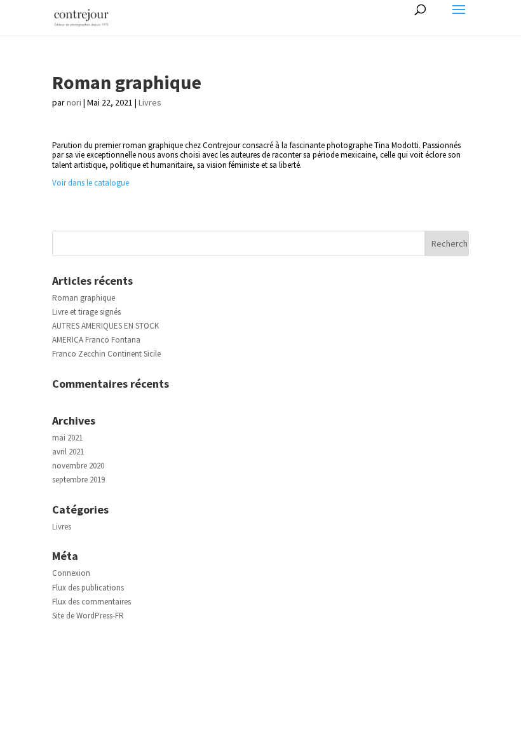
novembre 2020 (78, 465)
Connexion (71, 573)
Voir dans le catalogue (90, 182)
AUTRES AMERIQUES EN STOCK (105, 325)
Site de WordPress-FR (88, 615)
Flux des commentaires (91, 601)
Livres (150, 102)
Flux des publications (88, 587)
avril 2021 (68, 451)
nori (74, 102)
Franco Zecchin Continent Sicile (106, 353)
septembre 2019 (78, 479)
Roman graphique (83, 297)
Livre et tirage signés (86, 311)
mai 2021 (67, 437)
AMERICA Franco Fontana (96, 339)
